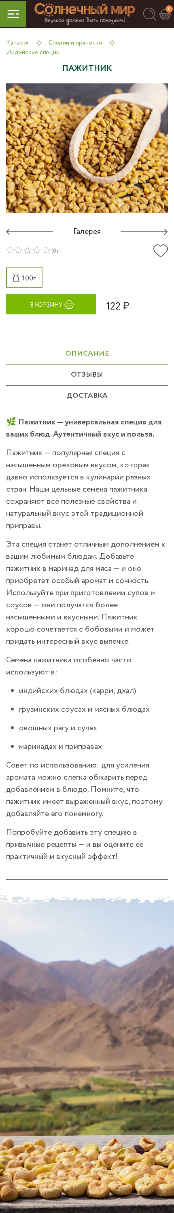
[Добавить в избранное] (160, 251)
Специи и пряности (75, 42)
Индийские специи (32, 52)
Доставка (87, 395)
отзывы (87, 374)
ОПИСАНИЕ (87, 353)
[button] (149, 14)
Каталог (17, 42)
